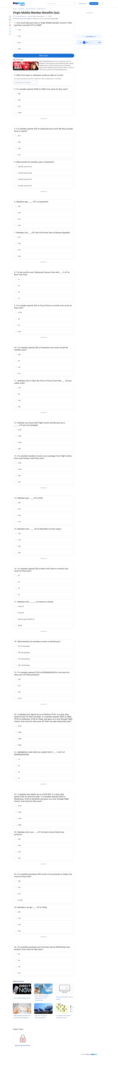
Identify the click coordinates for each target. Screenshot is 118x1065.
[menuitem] (83, 3)
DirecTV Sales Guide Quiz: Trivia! (22, 998)
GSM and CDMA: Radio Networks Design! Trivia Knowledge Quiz (22, 1016)
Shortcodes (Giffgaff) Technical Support (64, 998)
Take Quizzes (82, 3)
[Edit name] (90, 42)
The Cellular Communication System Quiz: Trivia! (63, 1016)
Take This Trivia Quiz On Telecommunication (41, 1016)
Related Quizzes (18, 981)
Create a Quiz (93, 3)
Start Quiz (43, 55)
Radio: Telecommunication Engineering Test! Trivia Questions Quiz (42, 998)
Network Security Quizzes (22, 1045)
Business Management (20, 16)
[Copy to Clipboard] (10, 31)
